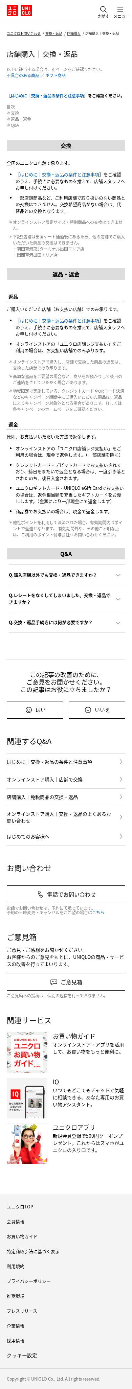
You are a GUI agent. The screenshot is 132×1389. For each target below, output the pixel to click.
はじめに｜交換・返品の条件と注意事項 (47, 95)
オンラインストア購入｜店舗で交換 (45, 779)
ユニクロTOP (20, 1206)
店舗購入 (74, 33)
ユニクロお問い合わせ (24, 33)
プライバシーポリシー (29, 1281)
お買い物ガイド (22, 1236)
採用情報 (15, 1340)
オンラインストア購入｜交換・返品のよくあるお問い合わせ (59, 817)
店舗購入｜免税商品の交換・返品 (42, 796)
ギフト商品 (55, 75)
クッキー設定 (22, 1355)
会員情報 (15, 1221)
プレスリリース (22, 1310)
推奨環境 (15, 1296)
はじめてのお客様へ (28, 836)
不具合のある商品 (23, 75)
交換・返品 (53, 33)
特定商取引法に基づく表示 (33, 1251)
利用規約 (15, 1266)
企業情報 (15, 1325)
